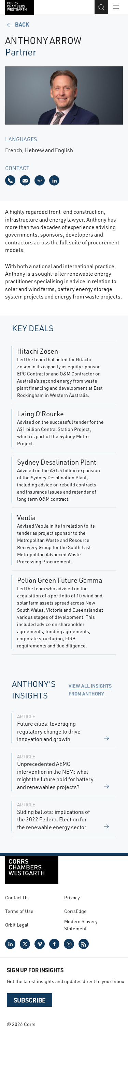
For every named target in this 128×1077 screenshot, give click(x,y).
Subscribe (29, 1000)
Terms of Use (19, 911)
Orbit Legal (16, 924)
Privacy (72, 897)
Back (21, 24)
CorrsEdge (75, 911)
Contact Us (17, 897)
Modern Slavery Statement (81, 925)
